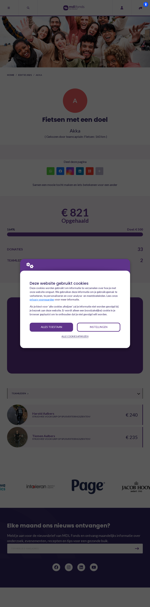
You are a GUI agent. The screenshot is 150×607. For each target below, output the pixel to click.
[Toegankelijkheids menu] (145, 4)
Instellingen (98, 327)
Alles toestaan (51, 327)
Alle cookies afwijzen (75, 336)
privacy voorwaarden (42, 299)
